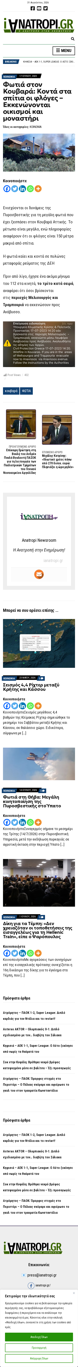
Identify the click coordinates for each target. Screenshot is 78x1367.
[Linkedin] (22, 188)
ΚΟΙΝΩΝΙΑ (9, 76)
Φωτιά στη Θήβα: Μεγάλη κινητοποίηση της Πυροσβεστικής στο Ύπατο (32, 801)
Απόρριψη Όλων (39, 1358)
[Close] (73, 1293)
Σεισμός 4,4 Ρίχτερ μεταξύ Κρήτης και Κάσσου (31, 687)
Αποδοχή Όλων (39, 1337)
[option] (49, 61)
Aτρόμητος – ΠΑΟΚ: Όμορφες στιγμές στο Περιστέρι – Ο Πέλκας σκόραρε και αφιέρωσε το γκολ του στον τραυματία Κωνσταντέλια (36, 1084)
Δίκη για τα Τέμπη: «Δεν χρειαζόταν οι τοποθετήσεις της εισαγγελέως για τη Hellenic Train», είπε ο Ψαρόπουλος (37, 930)
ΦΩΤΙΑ (26, 391)
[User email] (39, 574)
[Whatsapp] (30, 188)
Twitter (45, 8)
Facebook (32, 8)
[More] (38, 188)
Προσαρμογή (39, 1347)
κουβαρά (11, 391)
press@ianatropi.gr (42, 1275)
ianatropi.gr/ (43, 1285)
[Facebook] (6, 188)
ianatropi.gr (53, 560)
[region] (39, 1328)
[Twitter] (14, 188)
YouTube (39, 8)
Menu (65, 50)
